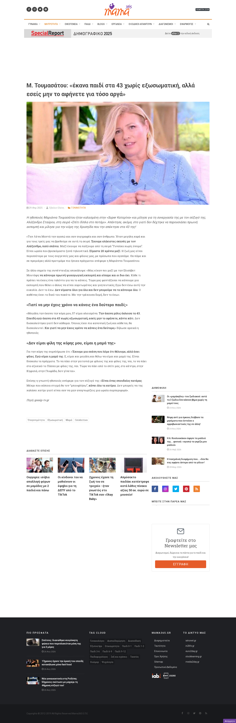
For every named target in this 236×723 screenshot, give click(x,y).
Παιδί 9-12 (120, 651)
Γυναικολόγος (97, 641)
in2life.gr (190, 646)
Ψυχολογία (107, 662)
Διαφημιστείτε (162, 640)
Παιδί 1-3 (139, 646)
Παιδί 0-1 (127, 646)
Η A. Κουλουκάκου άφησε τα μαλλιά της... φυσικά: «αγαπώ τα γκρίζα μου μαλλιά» (187, 441)
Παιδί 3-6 (95, 651)
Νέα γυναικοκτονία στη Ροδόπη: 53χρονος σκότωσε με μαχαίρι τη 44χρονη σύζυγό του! (60, 682)
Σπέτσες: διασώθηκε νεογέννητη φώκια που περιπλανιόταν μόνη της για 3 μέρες (61, 643)
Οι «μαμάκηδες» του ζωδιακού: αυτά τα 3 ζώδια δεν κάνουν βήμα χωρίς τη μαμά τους (187, 399)
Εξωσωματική (55, 420)
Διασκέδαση (134, 641)
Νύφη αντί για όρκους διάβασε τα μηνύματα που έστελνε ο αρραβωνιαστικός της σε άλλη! (185, 420)
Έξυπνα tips (96, 646)
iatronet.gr (191, 640)
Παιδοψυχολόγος (99, 657)
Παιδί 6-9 (107, 651)
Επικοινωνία (160, 651)
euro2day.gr (192, 651)
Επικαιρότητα (112, 646)
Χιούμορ (94, 662)
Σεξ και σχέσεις (119, 657)
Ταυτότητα (159, 646)
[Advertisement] (86, 540)
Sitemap (158, 661)
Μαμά (69, 420)
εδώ (174, 33)
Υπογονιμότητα (36, 420)
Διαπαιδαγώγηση (116, 641)
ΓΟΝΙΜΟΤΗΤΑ (78, 207)
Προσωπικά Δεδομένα (165, 667)
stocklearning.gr (194, 656)
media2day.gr (192, 661)
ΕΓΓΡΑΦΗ (180, 564)
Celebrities (81, 420)
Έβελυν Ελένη (56, 207)
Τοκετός (134, 657)
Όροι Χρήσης (161, 656)
